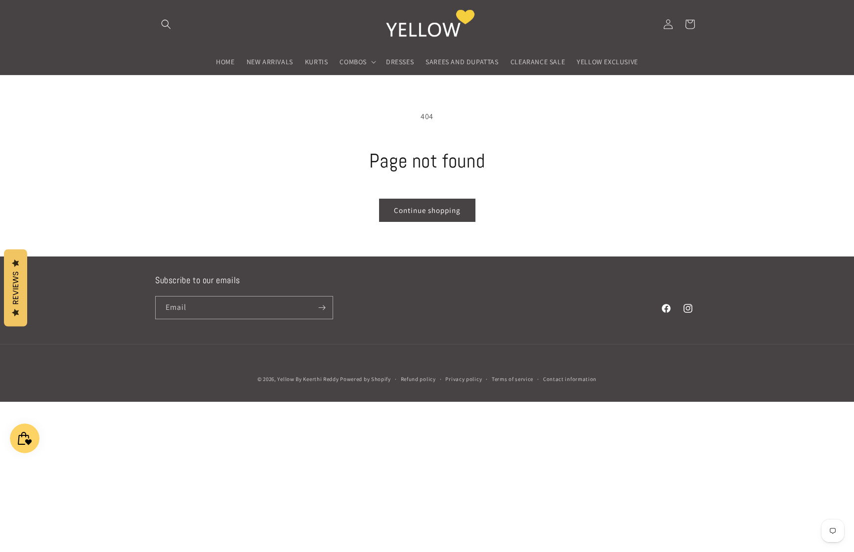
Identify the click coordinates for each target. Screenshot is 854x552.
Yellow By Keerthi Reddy (308, 379)
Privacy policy (463, 379)
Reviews (15, 287)
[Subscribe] (322, 307)
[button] (166, 24)
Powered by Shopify (365, 379)
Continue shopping (427, 210)
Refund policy (418, 379)
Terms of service (512, 379)
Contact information (570, 379)
